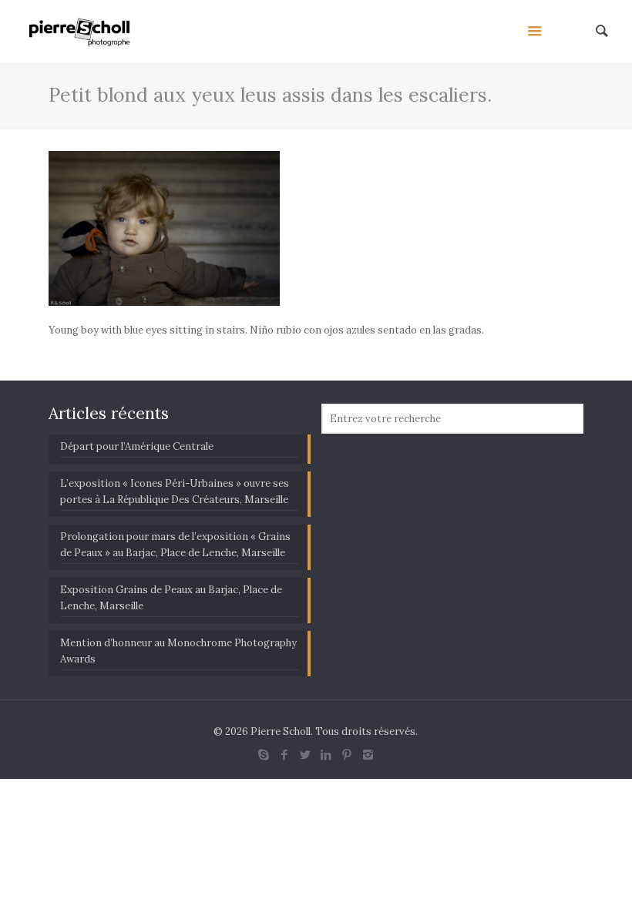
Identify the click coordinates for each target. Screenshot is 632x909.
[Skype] (264, 754)
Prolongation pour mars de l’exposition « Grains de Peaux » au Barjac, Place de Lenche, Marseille (175, 544)
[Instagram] (368, 754)
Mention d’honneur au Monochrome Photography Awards (178, 651)
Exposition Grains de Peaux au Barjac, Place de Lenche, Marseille (171, 597)
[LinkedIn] (326, 754)
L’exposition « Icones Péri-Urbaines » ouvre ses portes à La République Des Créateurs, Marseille (174, 491)
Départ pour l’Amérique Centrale (136, 446)
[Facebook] (285, 754)
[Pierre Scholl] (79, 31)
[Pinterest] (347, 754)
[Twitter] (306, 754)
